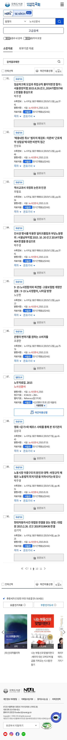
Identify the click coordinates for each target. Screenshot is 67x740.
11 (41, 568)
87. (8, 376)
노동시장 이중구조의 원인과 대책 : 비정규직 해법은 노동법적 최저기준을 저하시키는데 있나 (38, 476)
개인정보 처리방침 (10, 699)
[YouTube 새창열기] (5, 733)
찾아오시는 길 (42, 699)
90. (8, 516)
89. (8, 466)
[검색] (59, 21)
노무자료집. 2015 (23, 384)
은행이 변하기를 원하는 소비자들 (31, 339)
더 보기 (58, 71)
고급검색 (33, 30)
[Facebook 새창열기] (17, 733)
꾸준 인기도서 (47, 605)
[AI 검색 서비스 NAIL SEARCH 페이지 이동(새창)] (18, 13)
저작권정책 (56, 699)
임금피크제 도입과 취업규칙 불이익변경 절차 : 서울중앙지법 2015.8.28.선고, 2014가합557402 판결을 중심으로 (38, 90)
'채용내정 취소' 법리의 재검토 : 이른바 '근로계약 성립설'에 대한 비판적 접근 (38, 142)
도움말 (24, 605)
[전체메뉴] (62, 4)
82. (8, 131)
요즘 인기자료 (16, 605)
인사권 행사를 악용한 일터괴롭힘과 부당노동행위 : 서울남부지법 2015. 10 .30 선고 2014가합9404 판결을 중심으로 (38, 239)
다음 (45, 568)
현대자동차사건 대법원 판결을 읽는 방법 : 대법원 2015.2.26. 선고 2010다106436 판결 (38, 526)
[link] (39, 412)
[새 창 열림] (47, 726)
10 (37, 568)
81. (8, 78)
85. (8, 281)
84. (8, 227)
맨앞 (22, 568)
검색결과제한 (13, 61)
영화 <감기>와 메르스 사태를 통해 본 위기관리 (38, 429)
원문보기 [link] (41, 123)
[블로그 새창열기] (23, 733)
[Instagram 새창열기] (11, 733)
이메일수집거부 (27, 699)
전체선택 (9, 70)
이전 (26, 568)
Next (64, 632)
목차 (17, 116)
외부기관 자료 (26, 48)
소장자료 (8, 48)
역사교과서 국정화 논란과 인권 (30, 189)
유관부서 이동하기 (14, 725)
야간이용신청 (46, 70)
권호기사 (29, 116)
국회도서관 (14, 4)
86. (8, 330)
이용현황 (39, 405)
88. (8, 420)
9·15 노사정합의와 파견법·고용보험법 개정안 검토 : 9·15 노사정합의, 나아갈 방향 (38, 291)
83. (8, 181)
